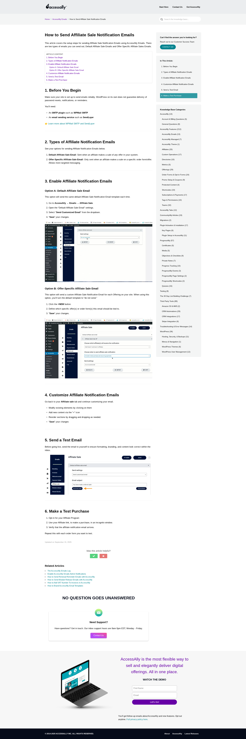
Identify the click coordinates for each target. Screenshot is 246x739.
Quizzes (165, 286)
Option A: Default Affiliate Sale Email (63, 67)
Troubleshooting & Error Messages (174, 326)
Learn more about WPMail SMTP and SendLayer (71, 123)
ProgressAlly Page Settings (173, 276)
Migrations (164, 220)
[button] (94, 556)
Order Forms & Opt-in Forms (173, 175)
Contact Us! (167, 47)
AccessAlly (164, 114)
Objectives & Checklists (171, 256)
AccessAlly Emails (169, 134)
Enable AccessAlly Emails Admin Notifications (67, 574)
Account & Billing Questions (173, 119)
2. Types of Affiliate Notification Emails (62, 61)
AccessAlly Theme (169, 144)
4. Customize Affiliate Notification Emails (63, 73)
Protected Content (169, 185)
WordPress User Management (174, 352)
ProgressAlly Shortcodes (172, 281)
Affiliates (165, 149)
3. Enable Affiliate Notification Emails (61, 64)
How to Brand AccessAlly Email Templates (65, 586)
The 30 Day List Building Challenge (174, 296)
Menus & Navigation (170, 342)
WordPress (164, 331)
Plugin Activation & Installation (172, 225)
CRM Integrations (169, 316)
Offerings (165, 170)
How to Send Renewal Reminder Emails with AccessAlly (71, 577)
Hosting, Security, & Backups (173, 337)
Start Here (163, 7)
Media (164, 251)
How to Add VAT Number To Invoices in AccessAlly (69, 583)
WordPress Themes (170, 347)
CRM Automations (169, 311)
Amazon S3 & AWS (169, 306)
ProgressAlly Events (170, 271)
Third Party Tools (167, 301)
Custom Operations (170, 154)
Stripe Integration (169, 321)
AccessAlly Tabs (166, 210)
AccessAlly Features (168, 129)
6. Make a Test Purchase (56, 80)
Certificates (166, 245)
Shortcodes (166, 190)
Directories (166, 159)
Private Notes (167, 261)
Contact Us (177, 7)
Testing (163, 291)
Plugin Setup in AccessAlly (172, 235)
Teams (164, 205)
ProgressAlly (165, 240)
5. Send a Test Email (54, 77)
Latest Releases (192, 734)
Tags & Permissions (170, 200)
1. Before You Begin (54, 57)
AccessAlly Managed (170, 139)
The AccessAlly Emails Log (59, 571)
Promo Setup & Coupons (172, 180)
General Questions (169, 124)
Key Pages (166, 230)
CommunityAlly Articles (169, 215)
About (167, 734)
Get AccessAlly (193, 7)
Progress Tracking (169, 266)
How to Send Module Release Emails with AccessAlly (70, 580)
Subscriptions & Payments (172, 195)
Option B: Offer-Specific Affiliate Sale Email (66, 70)
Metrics (165, 165)
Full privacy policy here (136, 719)
